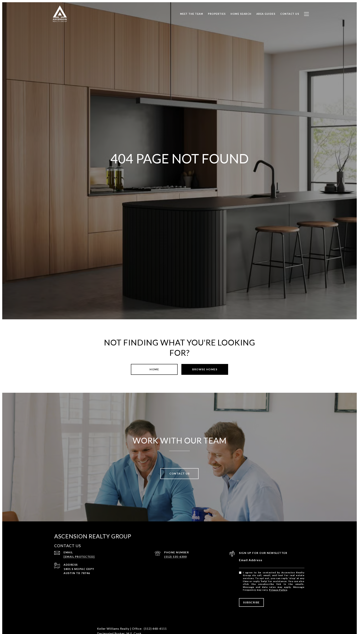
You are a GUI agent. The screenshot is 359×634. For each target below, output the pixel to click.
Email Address (251, 560)
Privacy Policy (278, 589)
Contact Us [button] (179, 473)
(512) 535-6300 (175, 556)
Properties (217, 13)
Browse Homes (204, 369)
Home (154, 369)
